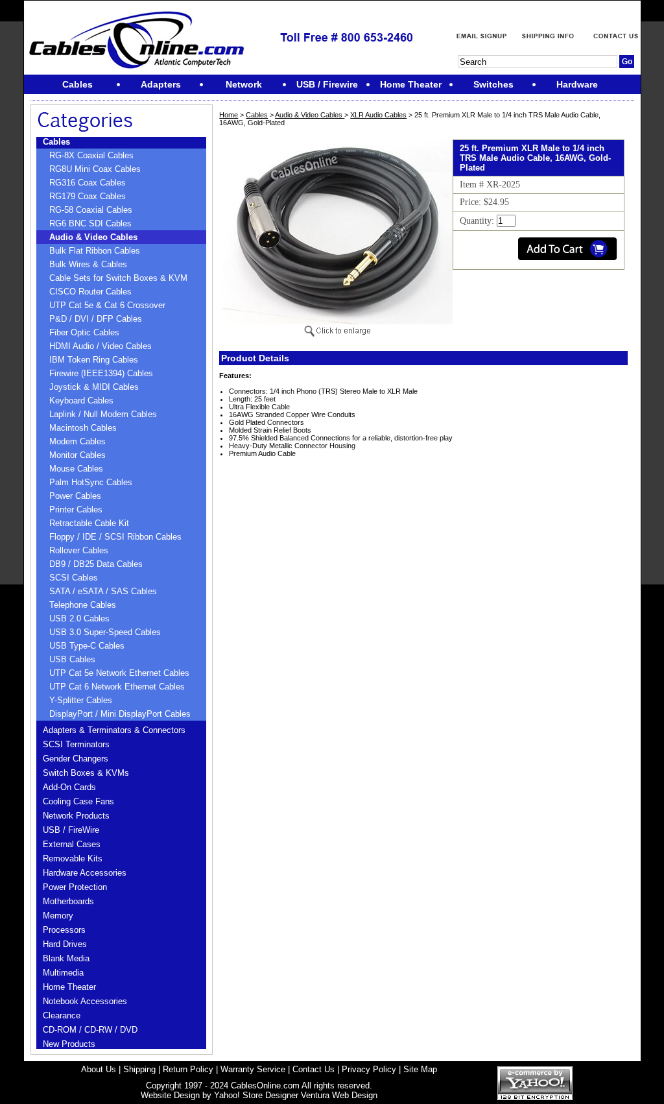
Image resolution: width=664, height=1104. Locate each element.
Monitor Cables (77, 455)
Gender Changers (75, 758)
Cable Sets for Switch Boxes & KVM (118, 278)
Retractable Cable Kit (89, 523)
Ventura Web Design (339, 1095)
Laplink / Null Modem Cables (103, 414)
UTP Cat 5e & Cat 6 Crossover (107, 305)
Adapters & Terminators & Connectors (114, 730)
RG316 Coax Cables (87, 182)
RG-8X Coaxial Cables (91, 155)
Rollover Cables (78, 550)
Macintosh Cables (83, 428)
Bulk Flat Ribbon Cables (94, 251)
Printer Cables (75, 509)
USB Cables (72, 659)
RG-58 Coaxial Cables (90, 210)
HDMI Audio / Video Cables (100, 346)
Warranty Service (252, 1069)
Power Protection (75, 887)
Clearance (61, 1015)
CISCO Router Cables (90, 291)
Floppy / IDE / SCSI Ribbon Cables (115, 537)
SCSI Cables (73, 577)
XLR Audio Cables (378, 115)
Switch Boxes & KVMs (86, 773)
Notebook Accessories (85, 1001)
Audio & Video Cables (93, 237)
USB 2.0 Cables (79, 618)
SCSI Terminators (76, 744)
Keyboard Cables (81, 400)
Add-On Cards (69, 787)
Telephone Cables (82, 605)
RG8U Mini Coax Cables (95, 169)
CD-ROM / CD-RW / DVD (90, 1030)
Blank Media (66, 958)
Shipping (139, 1069)
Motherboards (68, 901)
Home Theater (69, 987)
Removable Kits (72, 858)
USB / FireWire (71, 830)
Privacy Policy (369, 1069)
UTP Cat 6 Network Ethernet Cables (117, 686)
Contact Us (313, 1069)
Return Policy (188, 1069)
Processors (64, 930)
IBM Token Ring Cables (93, 360)
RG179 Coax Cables (87, 196)
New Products (69, 1044)
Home (228, 115)
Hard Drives (65, 944)
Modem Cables (77, 441)
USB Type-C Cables (86, 646)
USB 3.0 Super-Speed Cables (105, 632)
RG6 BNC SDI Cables (90, 223)
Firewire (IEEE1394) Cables (101, 373)
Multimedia (63, 973)
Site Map (420, 1069)
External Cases (72, 844)
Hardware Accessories (84, 873)
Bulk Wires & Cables (88, 264)
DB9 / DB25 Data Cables (96, 564)
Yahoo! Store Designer (256, 1095)
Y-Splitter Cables (80, 700)
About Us (98, 1069)
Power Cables (75, 496)
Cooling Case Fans (78, 801)
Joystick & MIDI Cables (94, 387)
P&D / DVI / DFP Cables (95, 319)
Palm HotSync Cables (90, 482)
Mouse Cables (76, 469)
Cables (56, 142)
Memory (58, 915)
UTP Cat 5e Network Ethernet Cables (119, 673)
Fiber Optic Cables (84, 332)
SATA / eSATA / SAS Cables (103, 591)
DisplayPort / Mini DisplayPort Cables (120, 714)
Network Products (76, 816)
